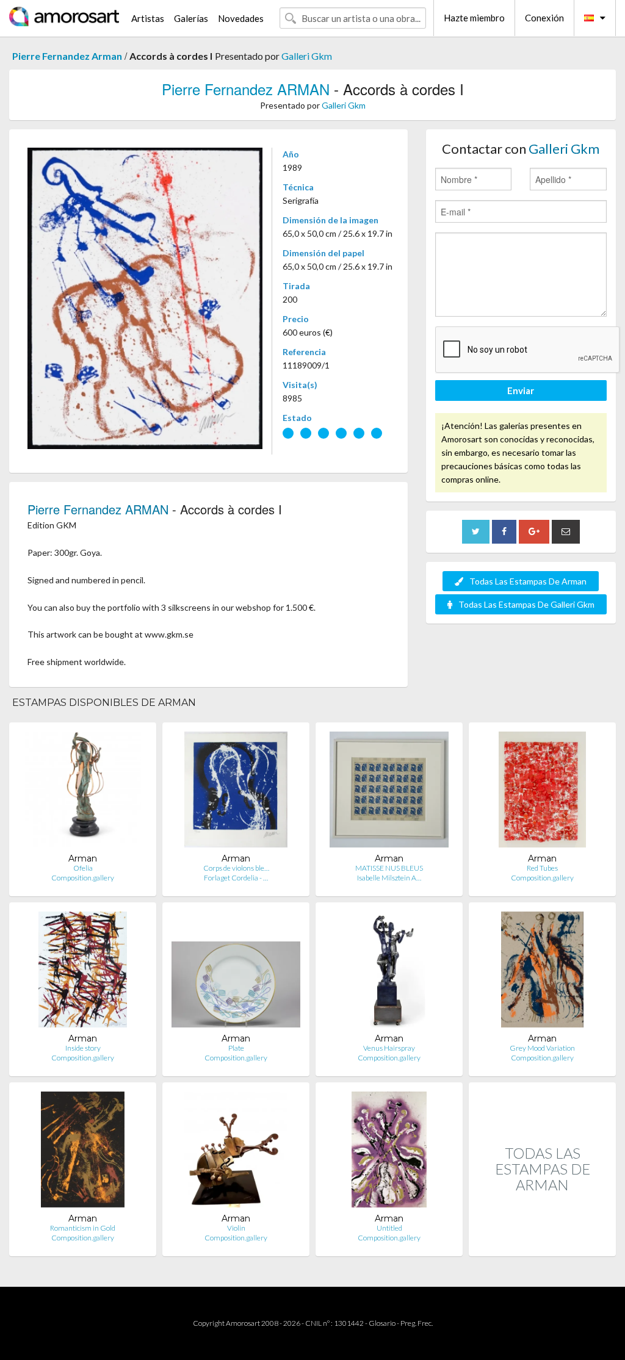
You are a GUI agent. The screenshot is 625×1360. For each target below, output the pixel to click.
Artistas (147, 18)
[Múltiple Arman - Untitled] (389, 1152)
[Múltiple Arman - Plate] (236, 972)
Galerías (191, 18)
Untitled (389, 1227)
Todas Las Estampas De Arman (528, 581)
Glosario (382, 1323)
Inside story (83, 1047)
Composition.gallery (82, 877)
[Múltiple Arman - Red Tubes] (542, 792)
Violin (236, 1227)
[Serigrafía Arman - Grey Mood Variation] (542, 972)
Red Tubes (542, 867)
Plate (236, 1047)
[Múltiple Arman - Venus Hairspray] (389, 972)
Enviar (520, 390)
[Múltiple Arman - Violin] (235, 1152)
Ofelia (83, 867)
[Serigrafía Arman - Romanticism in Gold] (83, 1152)
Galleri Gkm (306, 56)
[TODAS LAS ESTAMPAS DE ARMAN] (542, 1243)
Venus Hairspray (389, 1047)
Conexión (544, 17)
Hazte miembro (474, 17)
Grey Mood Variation (542, 1047)
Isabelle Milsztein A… (389, 877)
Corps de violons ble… (236, 867)
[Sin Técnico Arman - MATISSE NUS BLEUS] (389, 792)
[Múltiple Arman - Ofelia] (83, 792)
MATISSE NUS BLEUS (389, 867)
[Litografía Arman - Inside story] (82, 972)
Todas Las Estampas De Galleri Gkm (526, 604)
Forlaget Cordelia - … (236, 877)
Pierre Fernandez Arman (67, 56)
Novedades (241, 18)
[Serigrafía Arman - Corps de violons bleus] (236, 792)
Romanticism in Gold (82, 1227)
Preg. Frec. (416, 1323)
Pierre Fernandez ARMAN (246, 88)
